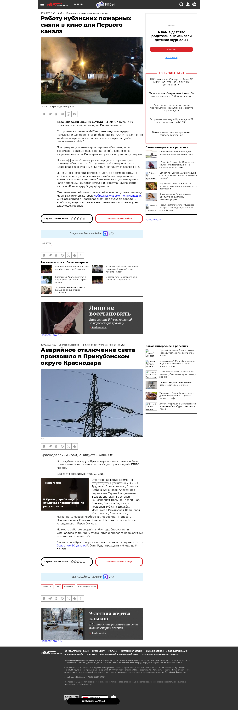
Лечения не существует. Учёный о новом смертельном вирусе (176, 383)
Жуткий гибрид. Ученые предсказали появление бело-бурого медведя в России (178, 406)
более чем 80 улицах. (71, 545)
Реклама (112, 651)
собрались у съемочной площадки (117, 195)
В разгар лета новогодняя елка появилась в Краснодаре (121, 278)
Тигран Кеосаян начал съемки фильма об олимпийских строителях (70, 290)
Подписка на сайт (73, 654)
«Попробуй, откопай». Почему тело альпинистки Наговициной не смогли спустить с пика (177, 165)
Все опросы (171, 58)
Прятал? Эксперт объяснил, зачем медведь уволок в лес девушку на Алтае (176, 353)
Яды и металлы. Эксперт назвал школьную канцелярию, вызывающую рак (175, 197)
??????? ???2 (153, 220)
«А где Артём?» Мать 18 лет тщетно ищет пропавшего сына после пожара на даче (177, 363)
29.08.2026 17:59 (48, 345)
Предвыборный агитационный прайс (119, 654)
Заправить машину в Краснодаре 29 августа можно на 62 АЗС (171, 121)
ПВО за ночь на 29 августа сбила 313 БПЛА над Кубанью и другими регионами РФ (171, 82)
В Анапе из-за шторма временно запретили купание (171, 133)
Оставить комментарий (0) (119, 218)
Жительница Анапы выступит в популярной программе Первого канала (71, 279)
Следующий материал (93, 701)
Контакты (91, 654)
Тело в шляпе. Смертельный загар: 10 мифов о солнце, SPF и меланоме (171, 95)
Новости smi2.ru (51, 335)
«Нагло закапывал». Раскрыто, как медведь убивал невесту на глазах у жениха (177, 374)
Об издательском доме (76, 651)
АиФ (43, 438)
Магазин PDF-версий (131, 651)
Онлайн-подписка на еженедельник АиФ (167, 651)
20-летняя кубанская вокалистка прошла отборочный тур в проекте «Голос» (122, 269)
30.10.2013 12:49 (48, 13)
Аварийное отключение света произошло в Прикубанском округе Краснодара (171, 108)
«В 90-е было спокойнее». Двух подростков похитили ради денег (176, 152)
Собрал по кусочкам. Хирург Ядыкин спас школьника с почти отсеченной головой (178, 175)
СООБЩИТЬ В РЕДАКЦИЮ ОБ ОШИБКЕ (160, 654)
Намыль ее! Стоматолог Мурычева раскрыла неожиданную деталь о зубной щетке (176, 207)
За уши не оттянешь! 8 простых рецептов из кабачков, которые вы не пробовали (178, 186)
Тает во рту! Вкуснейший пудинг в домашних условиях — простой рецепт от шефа (176, 395)
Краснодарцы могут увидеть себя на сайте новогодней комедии (72, 267)
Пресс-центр (98, 651)
